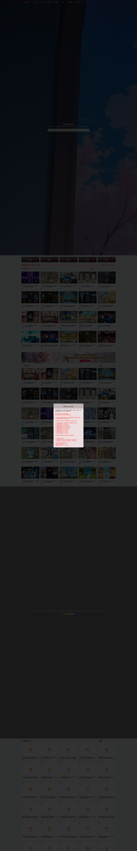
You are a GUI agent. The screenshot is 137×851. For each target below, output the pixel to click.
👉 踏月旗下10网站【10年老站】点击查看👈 (64, 435)
